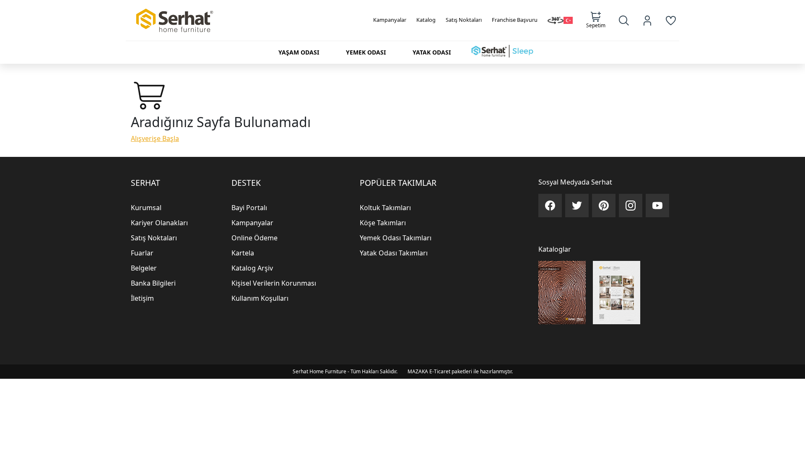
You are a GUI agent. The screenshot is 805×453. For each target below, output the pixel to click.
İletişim (142, 298)
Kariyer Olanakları (159, 222)
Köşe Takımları (383, 222)
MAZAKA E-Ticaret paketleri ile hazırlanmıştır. (460, 371)
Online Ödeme (254, 237)
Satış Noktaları (464, 19)
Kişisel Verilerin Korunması (273, 283)
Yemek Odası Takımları (395, 237)
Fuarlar (142, 253)
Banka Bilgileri (153, 283)
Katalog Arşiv (252, 268)
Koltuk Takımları (385, 207)
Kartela (242, 253)
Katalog (426, 19)
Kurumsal (146, 207)
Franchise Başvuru (515, 19)
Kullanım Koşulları (259, 298)
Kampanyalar (389, 19)
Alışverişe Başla (155, 138)
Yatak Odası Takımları (394, 253)
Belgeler (144, 268)
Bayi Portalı (249, 207)
